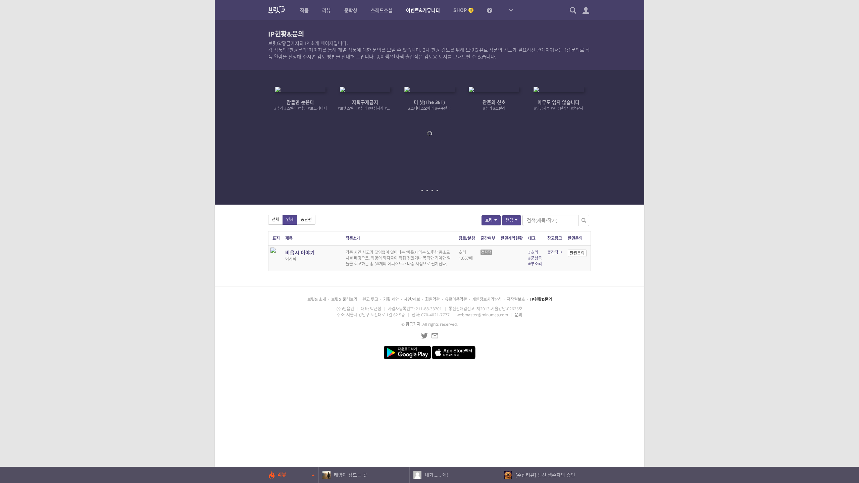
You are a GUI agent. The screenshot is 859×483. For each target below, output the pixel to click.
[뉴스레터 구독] (435, 335)
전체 (275, 219)
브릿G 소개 (316, 299)
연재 (290, 219)
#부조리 (535, 264)
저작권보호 (516, 299)
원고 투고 (370, 299)
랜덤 (509, 220)
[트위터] (424, 335)
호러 (489, 220)
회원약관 (432, 299)
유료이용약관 (456, 299)
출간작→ (554, 252)
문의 (518, 315)
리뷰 (281, 474)
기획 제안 (391, 299)
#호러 (533, 252)
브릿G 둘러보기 (344, 299)
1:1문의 (572, 50)
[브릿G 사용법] (489, 10)
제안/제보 (412, 299)
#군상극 (535, 258)
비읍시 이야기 (300, 252)
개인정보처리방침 (487, 299)
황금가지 (413, 324)
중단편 (306, 219)
